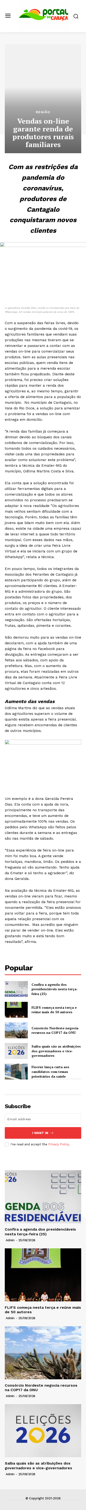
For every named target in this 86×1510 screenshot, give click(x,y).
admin (10, 1240)
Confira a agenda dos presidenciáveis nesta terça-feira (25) (55, 989)
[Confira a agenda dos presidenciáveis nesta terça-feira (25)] (16, 989)
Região (43, 112)
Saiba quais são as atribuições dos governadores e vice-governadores (56, 1051)
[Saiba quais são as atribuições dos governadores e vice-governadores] (16, 1051)
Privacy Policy (58, 1144)
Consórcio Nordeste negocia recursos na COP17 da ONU (55, 1030)
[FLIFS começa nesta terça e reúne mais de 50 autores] (16, 1010)
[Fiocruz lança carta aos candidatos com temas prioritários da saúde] (16, 1072)
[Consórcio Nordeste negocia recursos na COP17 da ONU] (16, 1030)
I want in (40, 1133)
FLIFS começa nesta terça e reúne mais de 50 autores (54, 1009)
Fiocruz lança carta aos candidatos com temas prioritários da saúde (50, 1071)
